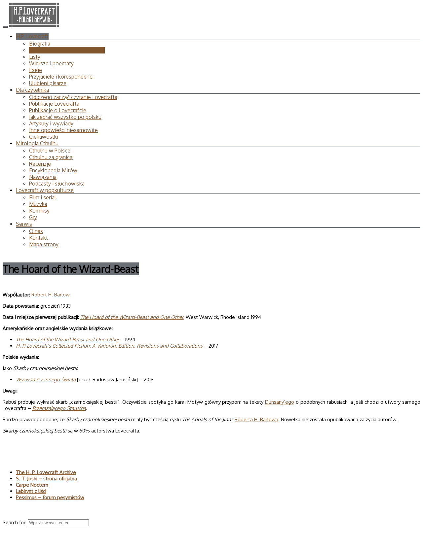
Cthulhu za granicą (51, 157)
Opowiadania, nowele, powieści (67, 50)
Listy (34, 56)
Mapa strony (43, 244)
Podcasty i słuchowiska (57, 183)
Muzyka (38, 204)
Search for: (15, 522)
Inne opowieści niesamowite (63, 130)
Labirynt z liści (31, 491)
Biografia (39, 43)
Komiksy (39, 210)
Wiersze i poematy (51, 63)
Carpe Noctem (32, 485)
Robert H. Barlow (50, 295)
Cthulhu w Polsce (49, 150)
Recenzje (40, 163)
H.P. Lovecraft (32, 36)
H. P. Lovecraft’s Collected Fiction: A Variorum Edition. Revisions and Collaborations (109, 346)
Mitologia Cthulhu (37, 143)
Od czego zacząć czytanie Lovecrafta (73, 97)
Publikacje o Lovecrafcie (57, 110)
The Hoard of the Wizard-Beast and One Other (131, 317)
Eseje (35, 70)
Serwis (24, 224)
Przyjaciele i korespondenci (61, 76)
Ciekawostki (43, 136)
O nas (36, 231)
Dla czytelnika (32, 89)
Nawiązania (43, 177)
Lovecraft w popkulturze (45, 190)
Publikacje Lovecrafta (54, 103)
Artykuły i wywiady (51, 123)
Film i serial (42, 197)
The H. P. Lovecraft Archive (46, 472)
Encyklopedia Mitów (53, 170)
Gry (33, 217)
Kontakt (38, 237)
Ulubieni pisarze (47, 83)
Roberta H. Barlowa (256, 419)
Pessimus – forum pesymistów (50, 497)
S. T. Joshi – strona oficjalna (46, 478)
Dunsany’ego (279, 402)
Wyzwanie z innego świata (46, 379)
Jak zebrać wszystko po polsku (65, 117)
